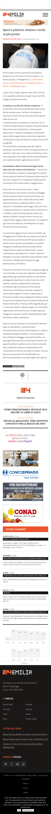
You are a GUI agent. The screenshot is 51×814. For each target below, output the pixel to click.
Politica (29, 704)
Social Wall (8, 704)
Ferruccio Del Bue (12, 39)
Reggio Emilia (18, 366)
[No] (48, 804)
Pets (5, 718)
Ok (19, 810)
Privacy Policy (32, 775)
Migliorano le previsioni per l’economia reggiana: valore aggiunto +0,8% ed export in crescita (26, 558)
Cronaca (6, 709)
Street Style (31, 718)
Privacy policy (28, 810)
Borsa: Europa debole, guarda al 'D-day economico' (25, 734)
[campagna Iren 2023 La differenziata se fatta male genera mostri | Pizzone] (25, 24)
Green (28, 714)
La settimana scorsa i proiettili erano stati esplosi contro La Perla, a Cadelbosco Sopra (23, 83)
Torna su (24, 663)
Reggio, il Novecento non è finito (16, 539)
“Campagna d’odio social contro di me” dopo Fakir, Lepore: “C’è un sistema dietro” (26, 575)
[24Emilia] (20, 15)
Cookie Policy (43, 775)
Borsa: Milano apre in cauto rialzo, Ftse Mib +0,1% (25, 739)
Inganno (7, 593)
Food (5, 714)
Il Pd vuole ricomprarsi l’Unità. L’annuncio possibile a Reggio (26, 612)
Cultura (29, 709)
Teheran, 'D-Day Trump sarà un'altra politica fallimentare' (23, 745)
